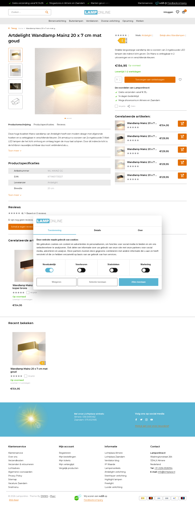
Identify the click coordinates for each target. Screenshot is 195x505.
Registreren (65, 453)
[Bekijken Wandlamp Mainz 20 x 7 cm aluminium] (120, 151)
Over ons (12, 456)
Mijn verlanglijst (66, 464)
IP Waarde (110, 464)
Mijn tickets (64, 460)
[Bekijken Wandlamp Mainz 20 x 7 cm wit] (120, 164)
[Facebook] (136, 420)
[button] (65, 118)
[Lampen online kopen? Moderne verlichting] (97, 12)
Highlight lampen (113, 479)
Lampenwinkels (112, 468)
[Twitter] (141, 420)
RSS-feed (13, 500)
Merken (140, 21)
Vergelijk (122, 106)
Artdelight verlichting (115, 472)
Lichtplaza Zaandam (115, 456)
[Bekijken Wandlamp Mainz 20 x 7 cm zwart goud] (120, 177)
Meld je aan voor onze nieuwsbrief (152, 426)
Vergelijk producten (68, 468)
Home (20, 28)
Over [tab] (140, 230)
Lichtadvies (14, 468)
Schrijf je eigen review (22, 226)
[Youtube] (151, 420)
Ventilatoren (92, 21)
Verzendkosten (15, 460)
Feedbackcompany (177, 3)
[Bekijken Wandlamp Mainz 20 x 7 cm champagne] (120, 125)
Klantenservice (145, 3)
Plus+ (53, 496)
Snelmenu (13, 487)
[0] (183, 12)
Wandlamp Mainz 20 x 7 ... (142, 123)
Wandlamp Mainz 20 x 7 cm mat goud (29, 370)
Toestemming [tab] (54, 230)
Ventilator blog (112, 460)
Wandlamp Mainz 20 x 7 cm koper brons (28, 287)
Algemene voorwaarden (20, 472)
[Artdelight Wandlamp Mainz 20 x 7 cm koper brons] (30, 266)
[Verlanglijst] (177, 12)
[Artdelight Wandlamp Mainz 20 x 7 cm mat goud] (29, 348)
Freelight (109, 483)
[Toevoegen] (182, 124)
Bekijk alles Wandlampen (172, 35)
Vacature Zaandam (17, 483)
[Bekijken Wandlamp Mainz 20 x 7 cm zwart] (120, 138)
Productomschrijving (19, 124)
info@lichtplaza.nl (166, 472)
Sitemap (12, 479)
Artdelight (147, 35)
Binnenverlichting (57, 21)
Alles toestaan (138, 282)
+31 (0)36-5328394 (163, 468)
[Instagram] (146, 420)
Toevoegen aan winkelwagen (149, 79)
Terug (14, 28)
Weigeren (56, 282)
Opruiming (127, 21)
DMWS (44, 496)
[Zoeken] (47, 12)
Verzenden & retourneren (21, 464)
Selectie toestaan (97, 282)
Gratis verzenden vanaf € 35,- (132, 92)
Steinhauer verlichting (115, 475)
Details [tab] (97, 230)
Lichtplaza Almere (114, 453)
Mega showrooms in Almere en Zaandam (139, 100)
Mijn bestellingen (67, 456)
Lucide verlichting (113, 487)
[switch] (81, 270)
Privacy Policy (15, 475)
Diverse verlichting (110, 21)
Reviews (61, 124)
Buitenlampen (76, 21)
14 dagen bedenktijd (128, 96)
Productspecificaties (44, 124)
